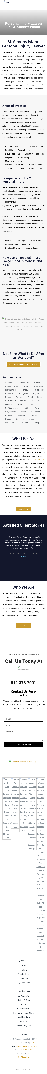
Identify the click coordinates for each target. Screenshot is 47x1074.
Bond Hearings (23, 1017)
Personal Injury (23, 1008)
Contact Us (23, 978)
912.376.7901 (26, 1050)
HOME (23, 965)
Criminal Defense (23, 1000)
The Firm (23, 970)
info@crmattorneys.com (26, 1046)
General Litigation (23, 1025)
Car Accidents (23, 996)
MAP (32, 1042)
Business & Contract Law (23, 1013)
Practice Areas (23, 974)
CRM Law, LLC (38, 460)
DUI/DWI (23, 1004)
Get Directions (24, 1057)
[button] (2, 549)
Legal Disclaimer (23, 982)
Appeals (23, 1021)
